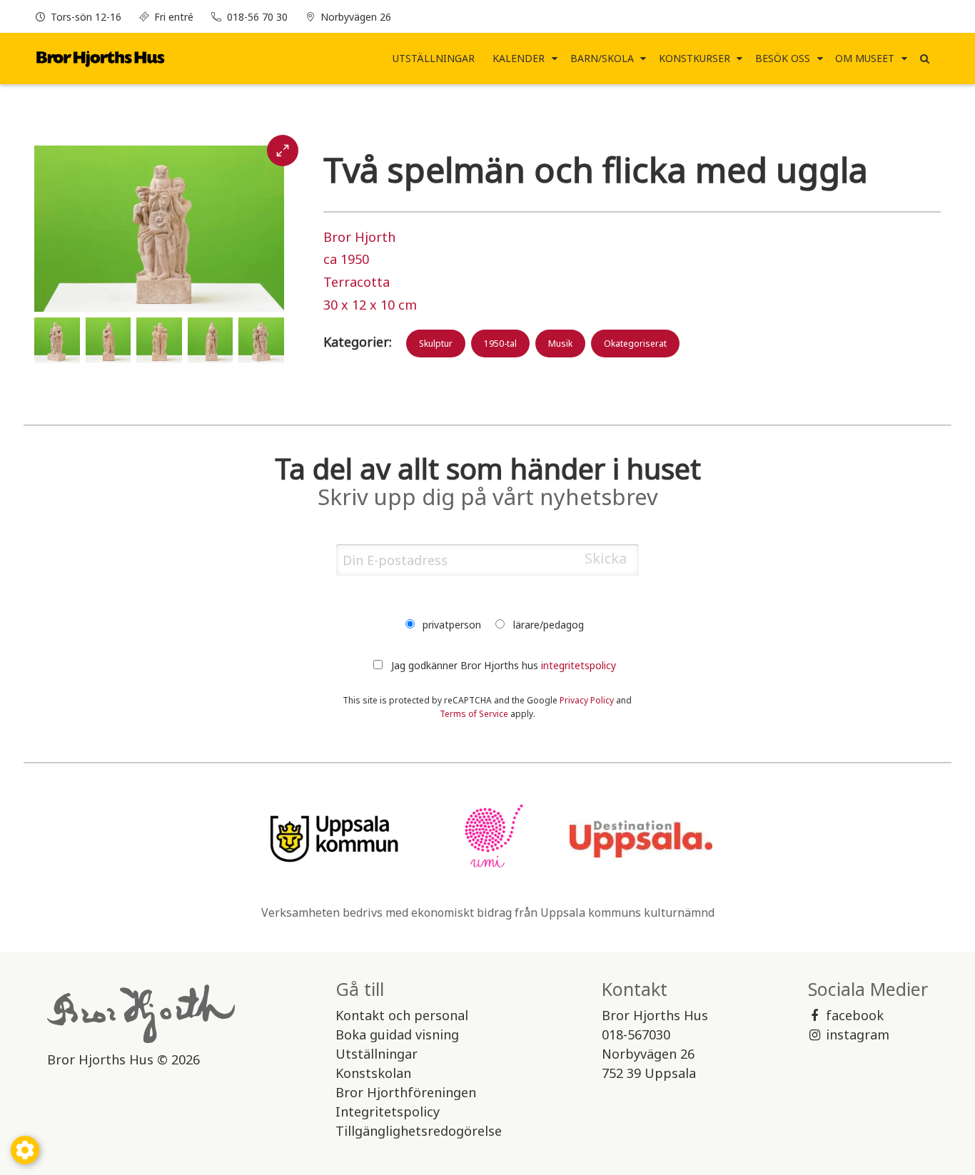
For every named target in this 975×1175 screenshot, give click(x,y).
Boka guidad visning (397, 1034)
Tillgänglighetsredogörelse (418, 1130)
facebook (855, 1015)
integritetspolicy (578, 665)
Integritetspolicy (387, 1111)
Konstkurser (694, 58)
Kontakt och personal (401, 1015)
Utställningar (434, 58)
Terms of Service (474, 714)
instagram (857, 1034)
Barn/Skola (602, 58)
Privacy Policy (587, 700)
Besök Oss (782, 58)
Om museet (864, 58)
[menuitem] (434, 58)
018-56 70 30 (257, 17)
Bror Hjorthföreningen (405, 1092)
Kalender (518, 58)
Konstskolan (373, 1073)
